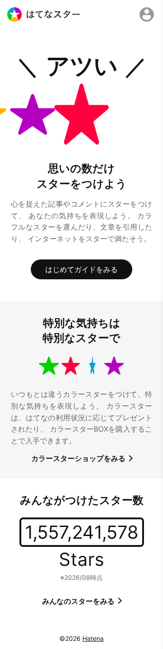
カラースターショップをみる (79, 458)
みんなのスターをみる (79, 601)
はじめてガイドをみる (81, 269)
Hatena (93, 638)
